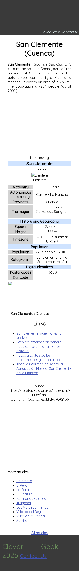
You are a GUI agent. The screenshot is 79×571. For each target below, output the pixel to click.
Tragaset (23, 503)
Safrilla (21, 520)
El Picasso (24, 494)
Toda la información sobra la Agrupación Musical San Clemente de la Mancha (43, 368)
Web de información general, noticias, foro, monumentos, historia (39, 346)
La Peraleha (26, 490)
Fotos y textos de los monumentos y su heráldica (38, 357)
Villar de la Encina (30, 516)
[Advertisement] (39, 123)
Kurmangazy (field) (32, 498)
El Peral (22, 485)
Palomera (24, 481)
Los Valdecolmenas (32, 507)
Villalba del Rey (28, 511)
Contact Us (33, 556)
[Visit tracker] (4, 569)
